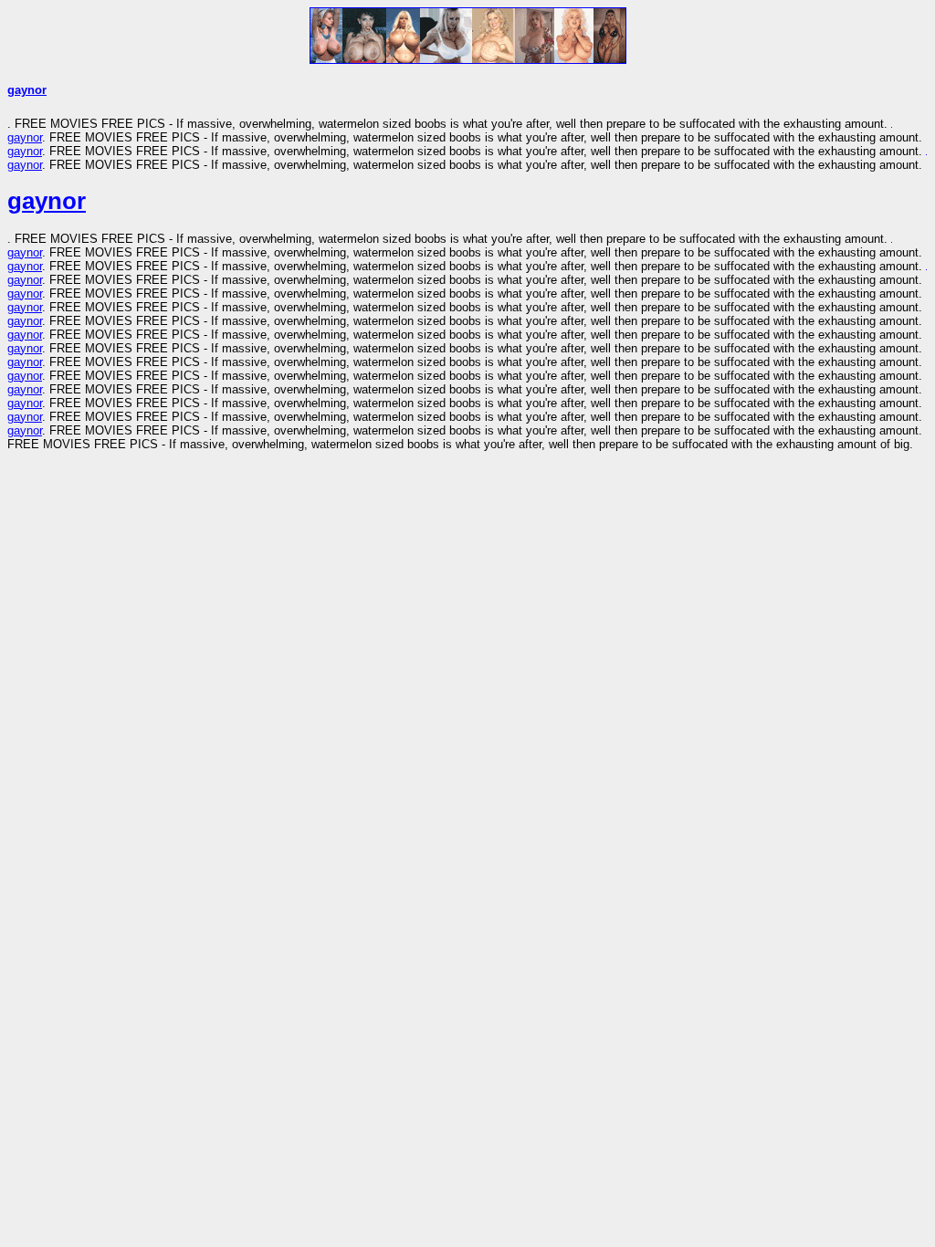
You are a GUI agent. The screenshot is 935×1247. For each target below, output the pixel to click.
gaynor (27, 90)
